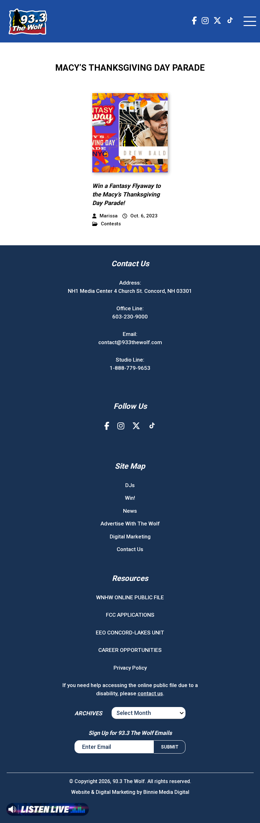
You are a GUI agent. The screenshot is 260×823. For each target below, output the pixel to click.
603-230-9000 (130, 316)
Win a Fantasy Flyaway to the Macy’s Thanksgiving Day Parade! (126, 194)
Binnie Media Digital (166, 792)
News (130, 511)
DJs (130, 485)
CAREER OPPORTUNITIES (130, 650)
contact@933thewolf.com (130, 342)
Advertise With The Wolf (130, 523)
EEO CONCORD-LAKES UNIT (130, 632)
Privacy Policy (130, 668)
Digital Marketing (130, 536)
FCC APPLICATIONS (130, 615)
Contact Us (130, 549)
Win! (130, 498)
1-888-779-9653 (130, 368)
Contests (111, 224)
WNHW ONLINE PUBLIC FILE (130, 597)
